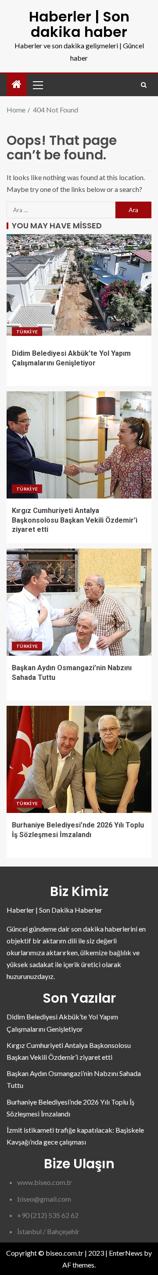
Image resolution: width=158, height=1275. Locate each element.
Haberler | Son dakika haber (79, 24)
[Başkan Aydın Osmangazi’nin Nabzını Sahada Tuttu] (79, 602)
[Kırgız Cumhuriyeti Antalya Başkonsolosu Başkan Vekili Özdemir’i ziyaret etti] (79, 444)
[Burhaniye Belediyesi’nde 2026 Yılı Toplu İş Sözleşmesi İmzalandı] (79, 759)
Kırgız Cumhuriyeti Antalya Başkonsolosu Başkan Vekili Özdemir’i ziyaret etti (74, 520)
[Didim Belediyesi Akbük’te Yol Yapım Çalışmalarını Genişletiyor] (79, 287)
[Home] (17, 84)
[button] (37, 85)
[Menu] (37, 85)
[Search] (143, 85)
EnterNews (126, 1253)
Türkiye (27, 331)
